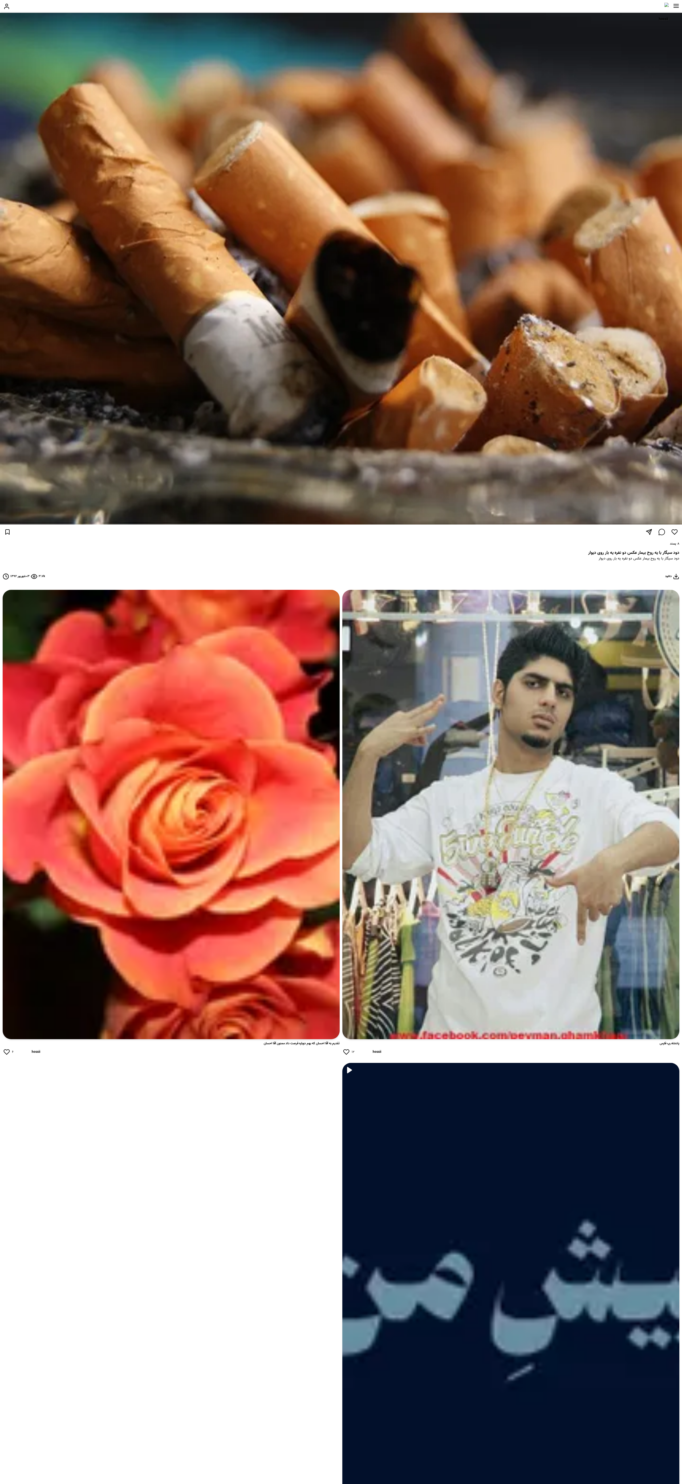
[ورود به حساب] (6, 6)
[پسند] (674, 532)
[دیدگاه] (662, 532)
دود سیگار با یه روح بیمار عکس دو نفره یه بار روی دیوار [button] (639, 559)
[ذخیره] (7, 532)
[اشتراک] (649, 532)
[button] (676, 6)
